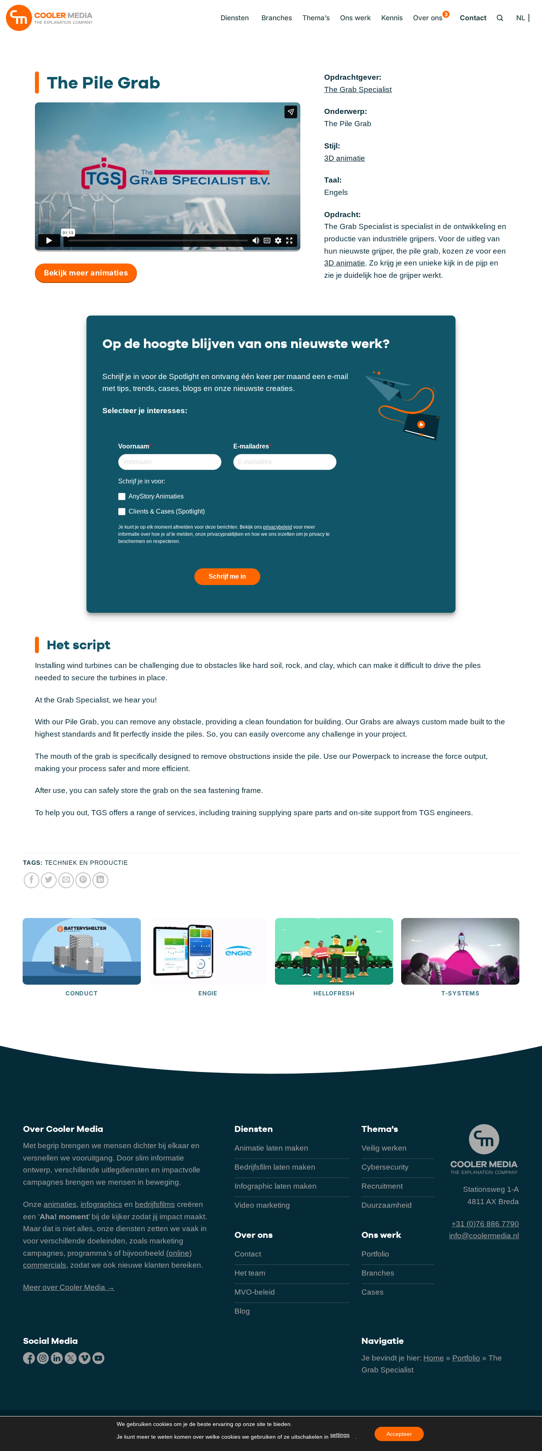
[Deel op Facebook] (32, 880)
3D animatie (344, 158)
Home (433, 1358)
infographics (101, 1204)
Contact (473, 17)
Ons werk (355, 17)
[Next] (519, 979)
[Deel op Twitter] (49, 880)
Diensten (253, 1129)
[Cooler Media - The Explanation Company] (49, 18)
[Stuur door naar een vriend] (66, 880)
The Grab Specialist (358, 89)
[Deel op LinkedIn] (100, 880)
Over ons (430, 16)
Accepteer (399, 1434)
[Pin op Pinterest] (83, 880)
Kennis (392, 17)
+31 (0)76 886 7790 (485, 1224)
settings (340, 1435)
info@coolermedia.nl (484, 1236)
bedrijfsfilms (155, 1204)
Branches (276, 17)
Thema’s (316, 17)
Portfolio (466, 1358)
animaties (60, 1204)
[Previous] (23, 979)
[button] (233, 18)
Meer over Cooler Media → (69, 1287)
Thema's (379, 1129)
